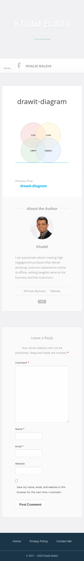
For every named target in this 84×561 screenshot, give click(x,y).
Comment (22, 363)
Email (19, 447)
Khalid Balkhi (42, 24)
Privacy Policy (38, 541)
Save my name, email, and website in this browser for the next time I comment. (41, 490)
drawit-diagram (33, 186)
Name (19, 429)
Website (55, 291)
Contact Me (63, 541)
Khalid (42, 247)
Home (17, 541)
